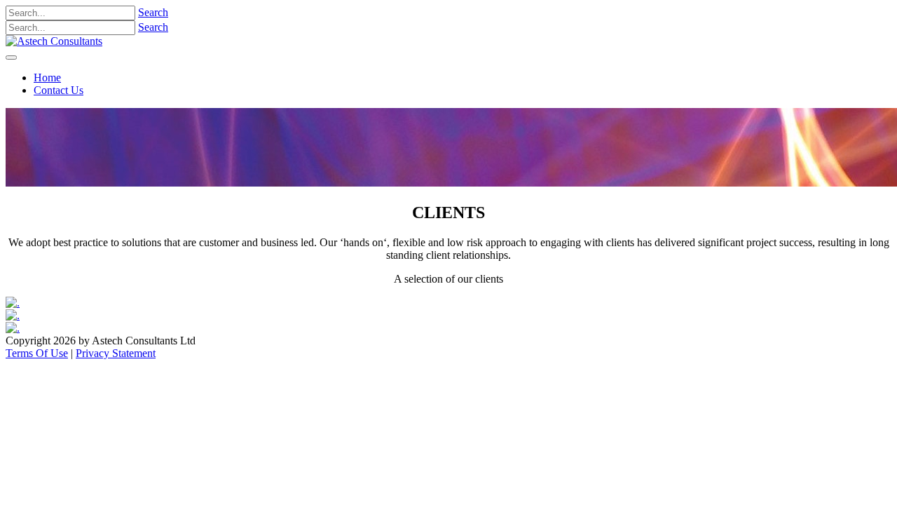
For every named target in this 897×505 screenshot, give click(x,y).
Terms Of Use (37, 353)
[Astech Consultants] (54, 41)
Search (153, 12)
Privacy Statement (116, 353)
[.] (13, 303)
